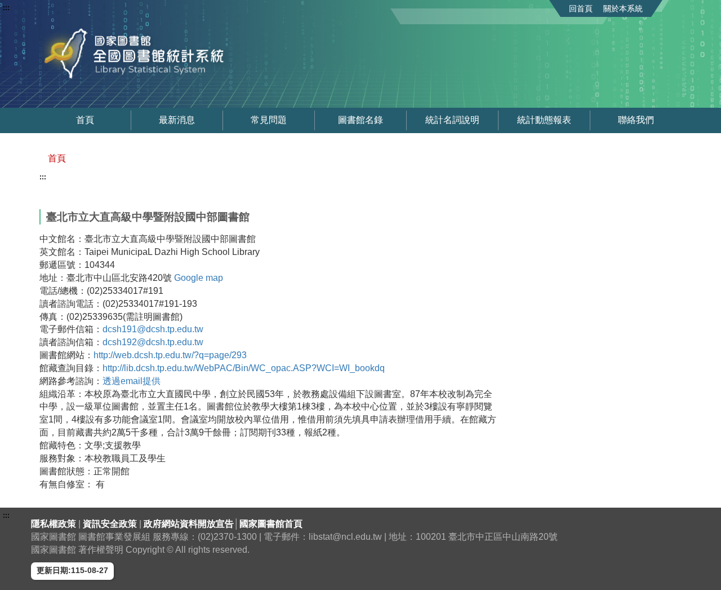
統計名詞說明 (452, 120)
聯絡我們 (636, 120)
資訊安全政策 (111, 524)
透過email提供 (132, 381)
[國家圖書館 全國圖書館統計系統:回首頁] (167, 53)
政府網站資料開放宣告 (189, 524)
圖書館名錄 (360, 120)
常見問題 (269, 120)
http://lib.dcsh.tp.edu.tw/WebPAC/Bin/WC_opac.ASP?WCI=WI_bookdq (244, 368)
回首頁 (581, 8)
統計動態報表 (544, 120)
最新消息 (177, 120)
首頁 (85, 120)
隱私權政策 (54, 524)
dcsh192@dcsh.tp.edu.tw (153, 342)
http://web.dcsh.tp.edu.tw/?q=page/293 (170, 355)
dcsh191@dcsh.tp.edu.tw (153, 329)
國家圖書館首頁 (270, 524)
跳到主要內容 (30, 8)
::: (6, 8)
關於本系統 (623, 8)
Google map (198, 278)
